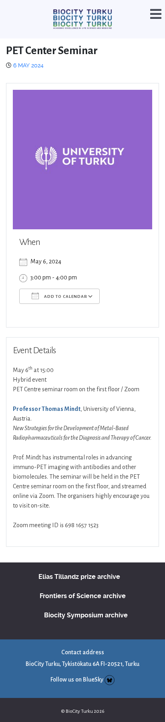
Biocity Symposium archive (86, 605)
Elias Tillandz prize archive (79, 566)
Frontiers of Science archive (83, 586)
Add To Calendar (65, 286)
